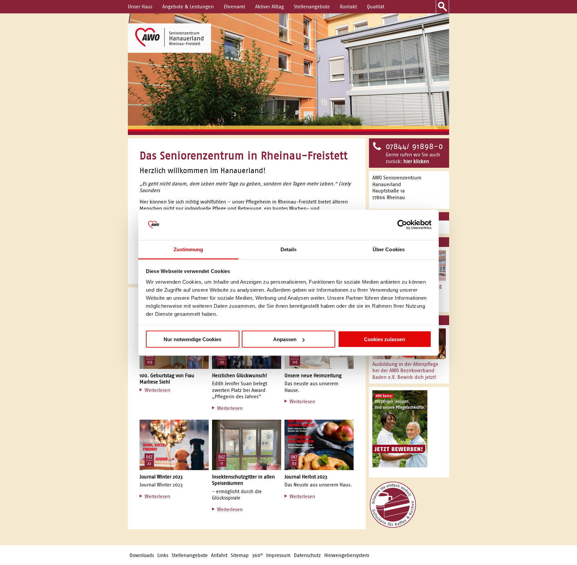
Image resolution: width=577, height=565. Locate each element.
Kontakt (348, 6)
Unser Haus (140, 6)
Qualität (375, 6)
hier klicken (416, 161)
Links (162, 555)
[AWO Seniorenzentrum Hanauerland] (169, 38)
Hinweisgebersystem (346, 555)
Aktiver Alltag (269, 6)
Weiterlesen (157, 390)
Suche (442, 6)
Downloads (142, 555)
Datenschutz (307, 555)
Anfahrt (219, 555)
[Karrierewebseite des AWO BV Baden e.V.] (399, 465)
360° (257, 555)
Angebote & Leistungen (188, 6)
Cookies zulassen (384, 339)
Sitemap (240, 555)
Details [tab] (288, 249)
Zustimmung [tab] (188, 249)
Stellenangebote (312, 6)
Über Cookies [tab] (389, 249)
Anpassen (285, 339)
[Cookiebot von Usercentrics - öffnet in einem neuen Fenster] (402, 225)
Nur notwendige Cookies (192, 339)
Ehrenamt (234, 6)
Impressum (278, 555)
